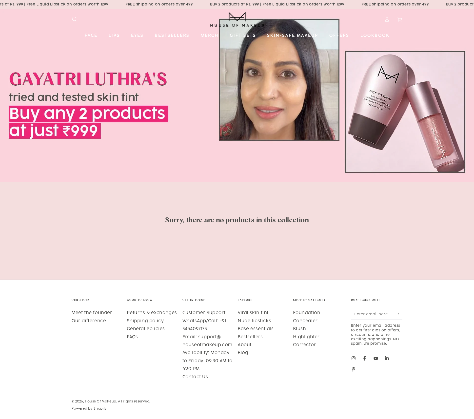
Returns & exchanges (152, 313)
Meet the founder (92, 313)
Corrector (304, 345)
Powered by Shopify (89, 408)
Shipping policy (145, 321)
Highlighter (306, 337)
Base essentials (256, 329)
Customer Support (204, 313)
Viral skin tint (253, 313)
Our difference (89, 321)
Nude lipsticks (254, 321)
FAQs (132, 337)
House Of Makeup (100, 401)
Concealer (305, 321)
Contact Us (195, 377)
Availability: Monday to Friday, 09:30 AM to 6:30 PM (207, 361)
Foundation (306, 313)
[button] (74, 19)
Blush (299, 329)
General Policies (146, 329)
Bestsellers (250, 337)
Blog (243, 353)
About (245, 345)
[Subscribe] (399, 314)
